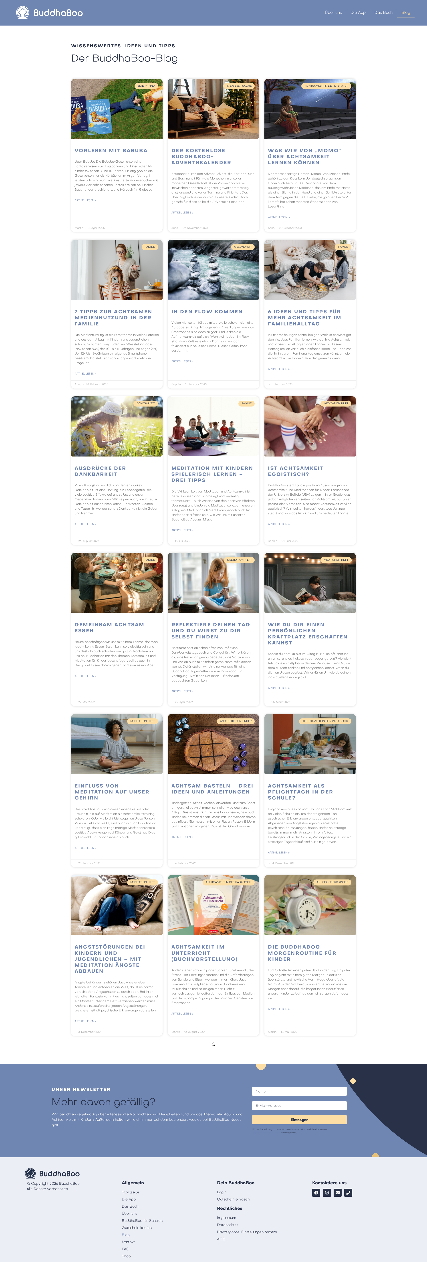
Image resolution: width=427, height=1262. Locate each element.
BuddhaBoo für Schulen (142, 1220)
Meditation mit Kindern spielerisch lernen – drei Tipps (212, 474)
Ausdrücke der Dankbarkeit (101, 471)
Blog (405, 12)
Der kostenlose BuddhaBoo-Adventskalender (201, 157)
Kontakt (128, 1242)
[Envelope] (338, 1193)
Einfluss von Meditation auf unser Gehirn (112, 792)
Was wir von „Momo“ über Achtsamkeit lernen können (305, 157)
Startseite (130, 1192)
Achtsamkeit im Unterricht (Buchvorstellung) (204, 953)
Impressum (226, 1218)
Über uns (333, 12)
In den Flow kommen (207, 312)
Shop (126, 1256)
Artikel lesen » (86, 200)
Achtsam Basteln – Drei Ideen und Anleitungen (212, 789)
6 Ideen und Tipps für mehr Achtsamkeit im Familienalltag (305, 318)
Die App (358, 12)
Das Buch (384, 12)
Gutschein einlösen (233, 1199)
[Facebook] (316, 1193)
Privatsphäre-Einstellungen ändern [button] (247, 1232)
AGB (221, 1239)
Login (221, 1192)
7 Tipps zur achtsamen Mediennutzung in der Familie (113, 318)
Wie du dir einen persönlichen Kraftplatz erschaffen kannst (308, 634)
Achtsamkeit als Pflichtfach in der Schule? (300, 792)
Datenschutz (227, 1225)
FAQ (125, 1249)
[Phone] (348, 1193)
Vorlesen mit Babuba (111, 151)
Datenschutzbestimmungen (266, 1132)
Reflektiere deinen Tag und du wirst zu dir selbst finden (210, 631)
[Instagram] (327, 1193)
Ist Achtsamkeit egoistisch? (295, 471)
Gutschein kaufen (137, 1228)
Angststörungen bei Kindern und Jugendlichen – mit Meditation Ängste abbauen (110, 959)
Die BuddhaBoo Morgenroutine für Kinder (302, 953)
